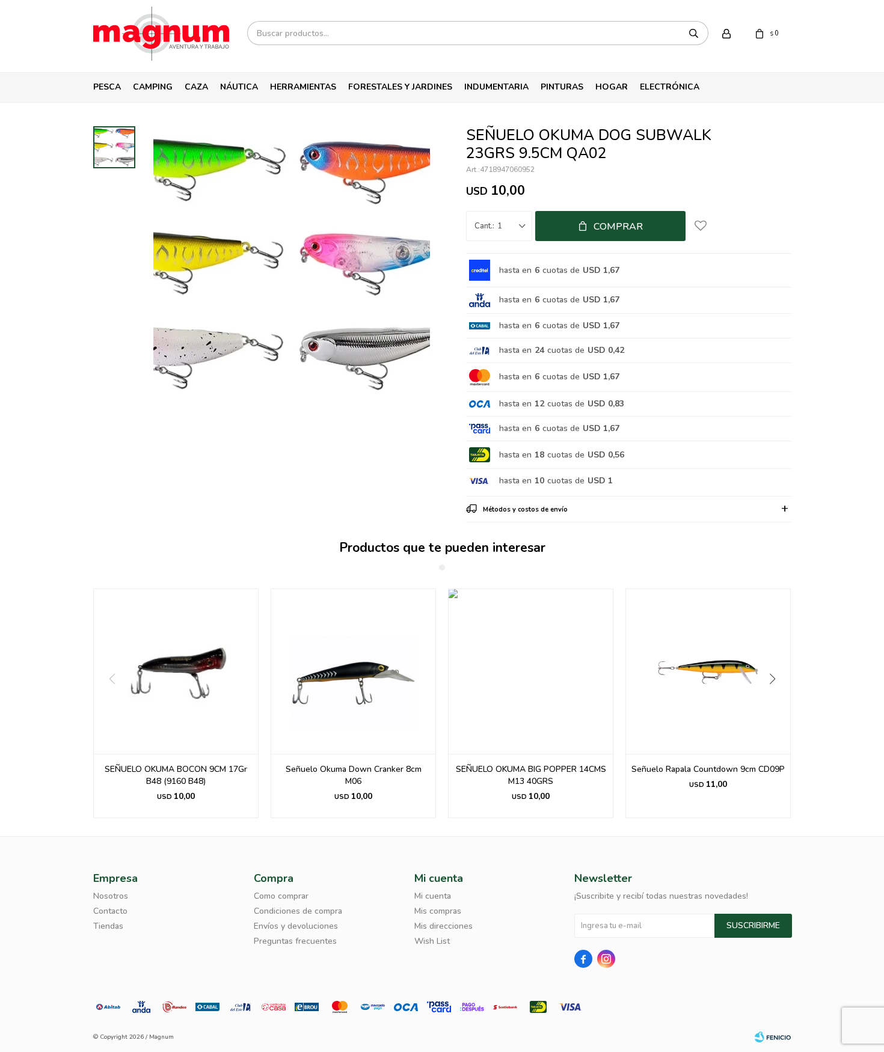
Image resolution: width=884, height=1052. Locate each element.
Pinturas (562, 87)
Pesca (107, 87)
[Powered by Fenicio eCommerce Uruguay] (773, 1037)
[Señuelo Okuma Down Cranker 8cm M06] (353, 671)
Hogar (611, 87)
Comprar (618, 226)
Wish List (432, 941)
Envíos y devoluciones (296, 926)
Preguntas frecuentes (295, 941)
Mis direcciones (443, 926)
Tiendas (108, 926)
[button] (777, 703)
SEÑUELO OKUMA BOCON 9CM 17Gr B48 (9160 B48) (176, 775)
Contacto (110, 911)
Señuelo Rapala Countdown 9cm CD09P (708, 769)
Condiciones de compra (298, 911)
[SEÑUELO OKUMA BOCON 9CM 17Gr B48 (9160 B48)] (176, 671)
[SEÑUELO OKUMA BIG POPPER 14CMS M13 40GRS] (530, 671)
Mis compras (437, 911)
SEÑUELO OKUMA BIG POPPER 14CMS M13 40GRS (531, 775)
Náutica (239, 87)
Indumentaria (496, 87)
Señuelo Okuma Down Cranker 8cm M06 (354, 775)
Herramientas (303, 87)
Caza (196, 87)
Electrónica (669, 87)
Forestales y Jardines (400, 87)
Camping (153, 87)
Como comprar (281, 896)
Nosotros (110, 896)
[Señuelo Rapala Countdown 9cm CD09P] (708, 671)
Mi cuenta (432, 896)
